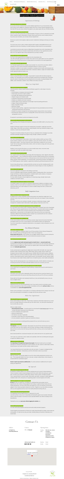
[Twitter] (27, 444)
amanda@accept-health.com (29, 475)
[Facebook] (25, 444)
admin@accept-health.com (30, 442)
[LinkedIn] (28, 444)
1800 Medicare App (44, 308)
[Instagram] (59, 5)
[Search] (55, 3)
